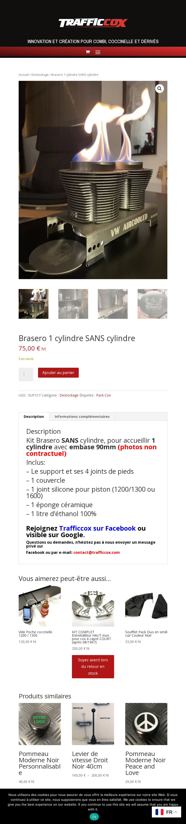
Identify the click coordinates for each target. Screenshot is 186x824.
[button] (159, 88)
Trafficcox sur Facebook (97, 528)
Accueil (24, 74)
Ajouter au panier (58, 372)
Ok (94, 817)
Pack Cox (103, 395)
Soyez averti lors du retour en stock (93, 666)
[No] (180, 806)
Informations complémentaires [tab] (82, 416)
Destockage (40, 74)
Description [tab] (34, 416)
